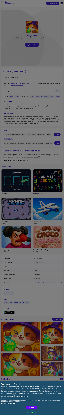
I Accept (31, 407)
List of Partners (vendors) (8, 403)
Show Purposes (31, 412)
